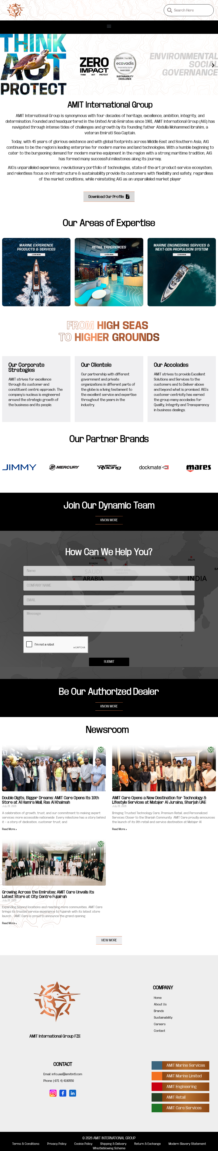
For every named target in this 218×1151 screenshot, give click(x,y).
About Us (160, 1004)
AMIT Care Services (184, 1108)
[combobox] (189, 10)
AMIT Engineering (181, 1086)
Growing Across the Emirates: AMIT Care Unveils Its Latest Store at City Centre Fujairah (48, 894)
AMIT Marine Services (185, 1065)
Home (158, 997)
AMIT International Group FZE (54, 1036)
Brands (159, 1011)
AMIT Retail (175, 1097)
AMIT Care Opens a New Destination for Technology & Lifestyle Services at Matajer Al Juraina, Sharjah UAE (159, 800)
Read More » (9, 829)
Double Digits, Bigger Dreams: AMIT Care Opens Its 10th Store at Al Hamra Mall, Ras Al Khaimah (50, 800)
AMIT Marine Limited (184, 1076)
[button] (109, 26)
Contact (159, 1030)
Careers (160, 1024)
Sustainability (163, 1017)
